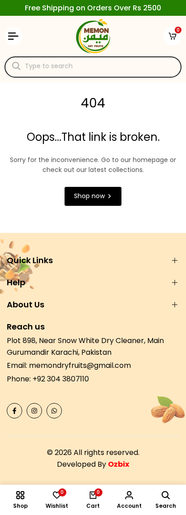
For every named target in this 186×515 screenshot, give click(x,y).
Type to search (49, 65)
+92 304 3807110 (61, 379)
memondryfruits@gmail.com (80, 365)
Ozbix (118, 464)
